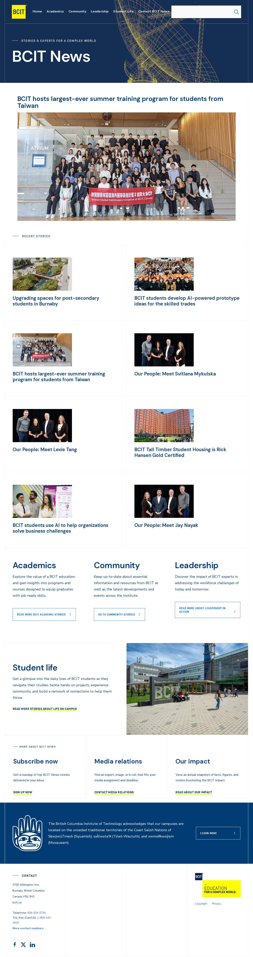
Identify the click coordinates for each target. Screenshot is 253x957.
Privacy (216, 904)
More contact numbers (27, 928)
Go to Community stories (116, 614)
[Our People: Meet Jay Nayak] (164, 517)
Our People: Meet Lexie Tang (45, 449)
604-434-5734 (36, 913)
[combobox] (206, 12)
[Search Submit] (236, 12)
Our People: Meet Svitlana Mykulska (175, 374)
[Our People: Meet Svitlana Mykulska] (164, 365)
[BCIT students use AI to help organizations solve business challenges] (42, 517)
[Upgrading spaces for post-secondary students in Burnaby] (42, 290)
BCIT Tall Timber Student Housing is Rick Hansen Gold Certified (180, 452)
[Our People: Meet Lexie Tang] (42, 441)
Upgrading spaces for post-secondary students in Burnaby (56, 301)
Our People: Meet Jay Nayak (166, 525)
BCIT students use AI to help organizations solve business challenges (60, 528)
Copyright (201, 904)
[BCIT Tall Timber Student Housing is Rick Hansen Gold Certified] (164, 441)
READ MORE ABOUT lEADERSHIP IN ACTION (202, 610)
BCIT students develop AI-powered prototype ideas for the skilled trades (187, 301)
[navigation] (23, 12)
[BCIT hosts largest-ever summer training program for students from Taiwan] (42, 365)
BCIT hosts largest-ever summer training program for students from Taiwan (120, 102)
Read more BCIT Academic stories (41, 614)
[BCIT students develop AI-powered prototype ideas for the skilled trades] (164, 290)
